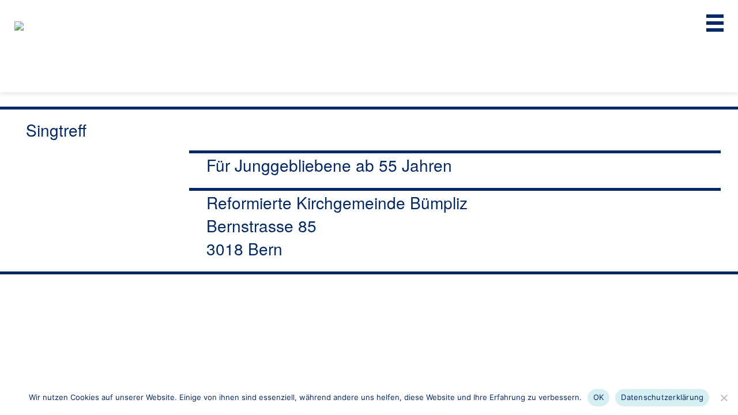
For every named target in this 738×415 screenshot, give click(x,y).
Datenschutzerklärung (662, 397)
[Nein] (723, 397)
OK (598, 397)
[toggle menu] (715, 23)
